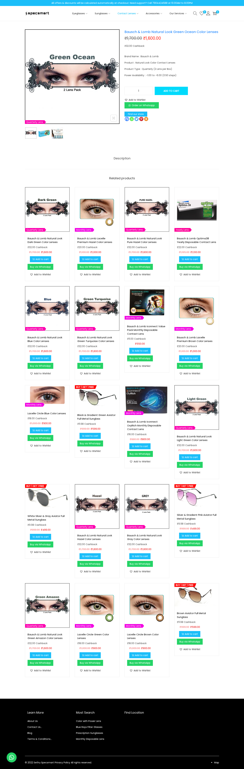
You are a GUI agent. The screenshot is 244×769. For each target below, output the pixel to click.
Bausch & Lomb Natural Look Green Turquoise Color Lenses (95, 339)
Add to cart (171, 91)
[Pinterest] (141, 119)
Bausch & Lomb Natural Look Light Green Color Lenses (194, 438)
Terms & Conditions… (39, 739)
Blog (29, 733)
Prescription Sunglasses (89, 733)
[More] (146, 119)
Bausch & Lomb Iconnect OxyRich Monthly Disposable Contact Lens (144, 425)
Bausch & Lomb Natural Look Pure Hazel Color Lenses (144, 240)
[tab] (122, 158)
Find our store (136, 114)
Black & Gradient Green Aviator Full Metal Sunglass (96, 417)
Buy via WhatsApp (40, 266)
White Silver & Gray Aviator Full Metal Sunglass (46, 518)
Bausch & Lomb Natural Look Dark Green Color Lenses (45, 240)
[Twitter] (136, 119)
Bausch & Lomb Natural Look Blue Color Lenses (45, 339)
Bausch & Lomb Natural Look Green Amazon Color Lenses (45, 636)
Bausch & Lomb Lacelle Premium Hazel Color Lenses (94, 240)
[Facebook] (127, 119)
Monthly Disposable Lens (90, 739)
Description (122, 158)
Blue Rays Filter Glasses (89, 727)
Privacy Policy (62, 762)
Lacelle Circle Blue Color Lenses (47, 413)
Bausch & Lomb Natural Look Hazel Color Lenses (94, 537)
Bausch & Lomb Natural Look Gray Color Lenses (144, 537)
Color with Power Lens (88, 721)
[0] (202, 13)
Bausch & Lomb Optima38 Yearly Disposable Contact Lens (196, 240)
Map (216, 762)
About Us (32, 721)
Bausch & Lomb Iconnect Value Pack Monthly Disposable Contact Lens (146, 330)
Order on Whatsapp (143, 105)
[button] (135, 100)
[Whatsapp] (132, 119)
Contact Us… (34, 727)
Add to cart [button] (42, 259)
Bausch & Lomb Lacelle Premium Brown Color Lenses (194, 339)
